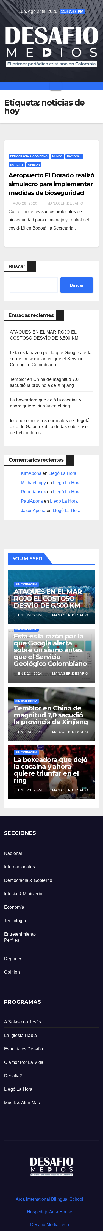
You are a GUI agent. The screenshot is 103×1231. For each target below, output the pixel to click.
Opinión (34, 164)
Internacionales (19, 866)
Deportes (13, 958)
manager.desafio (64, 203)
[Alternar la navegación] (56, 86)
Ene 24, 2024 (30, 615)
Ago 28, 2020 (25, 203)
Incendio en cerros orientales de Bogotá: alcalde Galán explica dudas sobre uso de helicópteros (50, 426)
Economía (14, 907)
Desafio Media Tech (49, 1224)
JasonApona (33, 510)
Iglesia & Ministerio (23, 893)
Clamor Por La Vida (24, 1062)
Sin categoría (26, 584)
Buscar (17, 266)
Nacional (74, 156)
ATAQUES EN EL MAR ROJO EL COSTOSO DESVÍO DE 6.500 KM (48, 598)
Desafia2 (13, 1075)
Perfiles (12, 940)
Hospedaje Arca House (49, 1212)
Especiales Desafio (23, 1049)
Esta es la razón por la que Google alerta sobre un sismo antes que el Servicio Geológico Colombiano (50, 358)
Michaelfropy (33, 482)
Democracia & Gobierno (29, 156)
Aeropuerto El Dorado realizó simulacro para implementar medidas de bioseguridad (51, 184)
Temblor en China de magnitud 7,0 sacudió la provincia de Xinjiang (51, 715)
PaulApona (32, 501)
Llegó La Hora (62, 473)
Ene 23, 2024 (30, 674)
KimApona (31, 473)
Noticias (16, 164)
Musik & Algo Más (22, 1102)
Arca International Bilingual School (49, 1199)
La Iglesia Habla (20, 1035)
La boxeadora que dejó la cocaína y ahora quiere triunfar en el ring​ (50, 770)
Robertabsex (33, 491)
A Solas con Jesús (22, 1022)
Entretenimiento (20, 934)
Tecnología (15, 920)
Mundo (57, 156)
